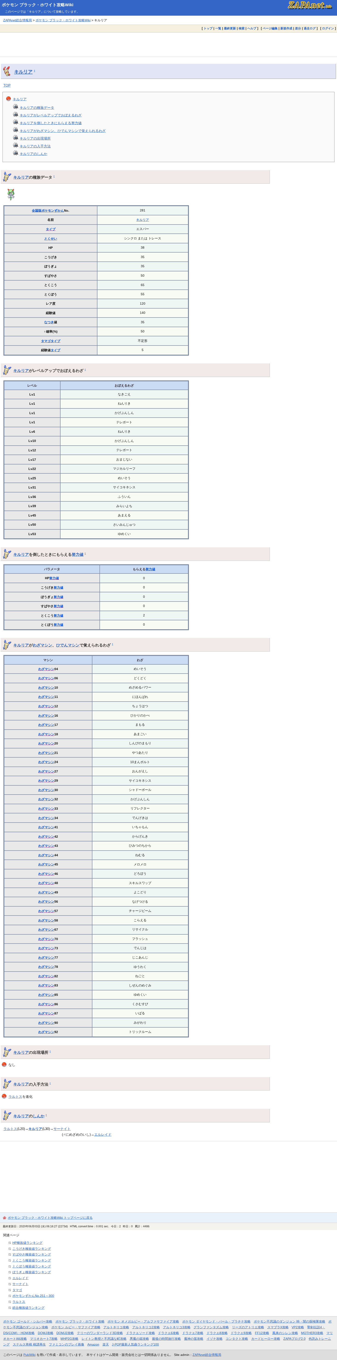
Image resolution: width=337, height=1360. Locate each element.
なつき (49, 322)
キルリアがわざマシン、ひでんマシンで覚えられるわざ (63, 131)
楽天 (105, 1344)
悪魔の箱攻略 (139, 1338)
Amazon (93, 1344)
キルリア (23, 71)
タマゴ (46, 341)
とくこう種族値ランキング (31, 1260)
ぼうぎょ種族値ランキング (31, 1272)
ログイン (328, 28)
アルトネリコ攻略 (116, 1327)
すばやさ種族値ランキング (31, 1254)
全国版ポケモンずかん (48, 210)
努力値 (77, 554)
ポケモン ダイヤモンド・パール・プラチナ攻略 (216, 1321)
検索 (242, 28)
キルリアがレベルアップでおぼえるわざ (51, 115)
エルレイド (102, 1134)
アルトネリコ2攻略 (146, 1327)
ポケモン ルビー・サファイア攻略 (75, 1327)
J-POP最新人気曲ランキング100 (135, 1344)
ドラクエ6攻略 (168, 1333)
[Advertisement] (168, 44)
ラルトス (15, 1097)
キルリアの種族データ (37, 108)
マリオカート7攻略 (44, 1338)
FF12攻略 (262, 1333)
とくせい (50, 238)
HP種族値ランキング (27, 1243)
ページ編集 (270, 28)
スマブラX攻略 (278, 1327)
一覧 (218, 28)
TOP (7, 85)
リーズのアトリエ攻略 (248, 1327)
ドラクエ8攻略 (217, 1333)
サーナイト (62, 1129)
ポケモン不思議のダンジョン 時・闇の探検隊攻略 (289, 1321)
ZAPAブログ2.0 (294, 1338)
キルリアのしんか (33, 154)
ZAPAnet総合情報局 (17, 20)
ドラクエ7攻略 (192, 1333)
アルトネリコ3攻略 (177, 1327)
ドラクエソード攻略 (140, 1333)
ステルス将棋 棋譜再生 (29, 1344)
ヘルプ (251, 28)
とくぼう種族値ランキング (31, 1266)
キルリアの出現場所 (35, 138)
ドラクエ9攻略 (241, 1333)
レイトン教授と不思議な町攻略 (104, 1338)
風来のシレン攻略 (285, 1333)
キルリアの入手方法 (35, 146)
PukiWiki (29, 1355)
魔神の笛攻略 (193, 1338)
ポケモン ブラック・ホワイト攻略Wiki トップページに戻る (50, 1218)
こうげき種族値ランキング (31, 1248)
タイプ (50, 229)
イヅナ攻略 (215, 1338)
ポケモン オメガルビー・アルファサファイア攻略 (143, 1321)
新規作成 (286, 28)
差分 (298, 28)
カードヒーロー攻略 (265, 1338)
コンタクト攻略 (237, 1338)
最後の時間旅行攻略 (166, 1338)
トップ (208, 28)
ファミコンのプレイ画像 (66, 1344)
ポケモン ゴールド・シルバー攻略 (27, 1321)
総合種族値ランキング (28, 1307)
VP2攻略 (298, 1327)
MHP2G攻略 (69, 1338)
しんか (38, 1116)
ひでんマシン (68, 645)
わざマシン (42, 645)
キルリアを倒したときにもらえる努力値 (51, 123)
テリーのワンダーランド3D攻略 (100, 1333)
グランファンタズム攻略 (211, 1327)
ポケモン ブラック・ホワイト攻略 (80, 1321)
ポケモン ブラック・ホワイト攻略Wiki (37, 5)
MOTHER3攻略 (312, 1333)
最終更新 (230, 28)
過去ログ (310, 28)
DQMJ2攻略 (65, 1333)
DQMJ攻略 (45, 1333)
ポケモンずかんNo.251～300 (33, 1296)
